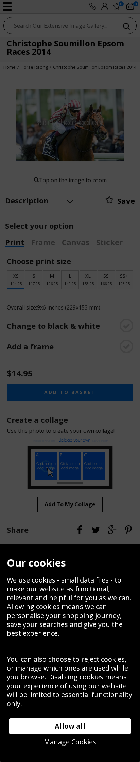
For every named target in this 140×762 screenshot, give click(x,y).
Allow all (70, 726)
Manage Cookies (70, 741)
